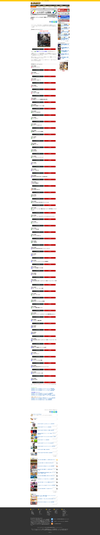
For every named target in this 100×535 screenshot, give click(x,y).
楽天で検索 (50, 76)
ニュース (33, 5)
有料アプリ (56, 512)
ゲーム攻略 (55, 5)
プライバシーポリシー (65, 514)
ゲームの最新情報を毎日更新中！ (57, 523)
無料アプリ (56, 511)
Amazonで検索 (38, 76)
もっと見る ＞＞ (67, 40)
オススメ (66, 5)
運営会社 (64, 515)
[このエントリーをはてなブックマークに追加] (56, 22)
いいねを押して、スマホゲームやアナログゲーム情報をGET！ (61, 521)
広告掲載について (65, 511)
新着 (31, 511)
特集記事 (44, 5)
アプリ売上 (56, 513)
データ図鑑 (48, 514)
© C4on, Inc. (50, 532)
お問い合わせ (64, 510)
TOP (31, 15)
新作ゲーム (61, 6)
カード (40, 513)
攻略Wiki (48, 512)
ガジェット (50, 6)
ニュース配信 (64, 513)
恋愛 (39, 511)
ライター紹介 (64, 512)
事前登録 (61, 5)
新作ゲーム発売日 (49, 511)
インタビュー (50, 5)
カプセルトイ (44, 6)
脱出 (39, 512)
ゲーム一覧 (48, 510)
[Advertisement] (43, 405)
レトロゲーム (39, 6)
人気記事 (38, 5)
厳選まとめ (55, 6)
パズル (40, 510)
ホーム (32, 510)
